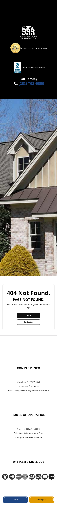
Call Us (15, 499)
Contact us (28, 322)
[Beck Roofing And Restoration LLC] (28, 32)
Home (28, 315)
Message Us (42, 499)
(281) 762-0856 (32, 386)
